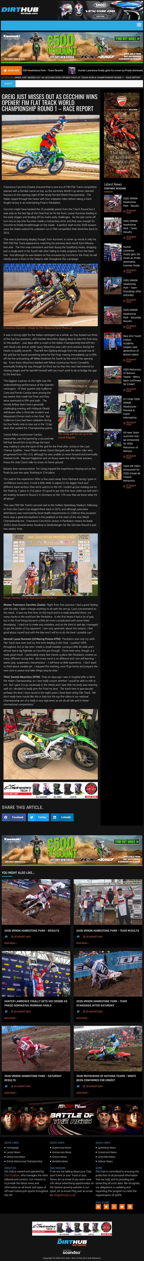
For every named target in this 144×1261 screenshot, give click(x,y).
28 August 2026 (131, 390)
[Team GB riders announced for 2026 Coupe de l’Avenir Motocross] (113, 471)
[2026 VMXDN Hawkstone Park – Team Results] (113, 226)
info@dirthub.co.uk (64, 1195)
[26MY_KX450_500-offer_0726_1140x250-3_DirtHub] (72, 62)
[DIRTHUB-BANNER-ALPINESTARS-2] (51, 797)
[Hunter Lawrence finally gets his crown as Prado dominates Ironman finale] (113, 252)
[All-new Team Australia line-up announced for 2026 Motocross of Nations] (113, 438)
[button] (139, 25)
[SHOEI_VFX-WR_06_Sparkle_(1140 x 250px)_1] (100, 18)
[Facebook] (98, 1206)
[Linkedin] (130, 1206)
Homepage (7, 77)
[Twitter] (106, 1206)
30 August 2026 (131, 211)
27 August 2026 (131, 486)
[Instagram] (114, 1206)
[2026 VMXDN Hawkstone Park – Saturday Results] (113, 315)
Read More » (16, 943)
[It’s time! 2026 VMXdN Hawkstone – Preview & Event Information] (113, 404)
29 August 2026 (131, 301)
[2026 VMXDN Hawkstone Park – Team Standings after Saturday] (113, 285)
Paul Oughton (12, 1175)
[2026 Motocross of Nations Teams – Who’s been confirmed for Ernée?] (113, 375)
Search (9, 82)
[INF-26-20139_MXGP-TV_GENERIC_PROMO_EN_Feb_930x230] (72, 1134)
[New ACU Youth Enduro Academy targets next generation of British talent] (113, 341)
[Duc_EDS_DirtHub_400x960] (122, 177)
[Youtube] (122, 1206)
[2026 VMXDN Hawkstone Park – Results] (113, 203)
